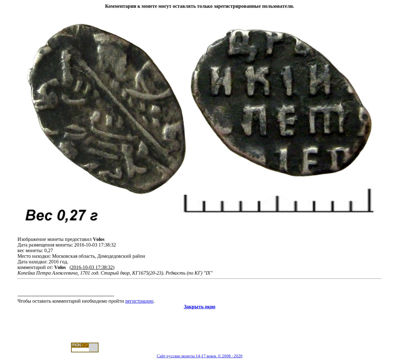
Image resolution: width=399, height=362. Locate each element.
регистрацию (139, 301)
